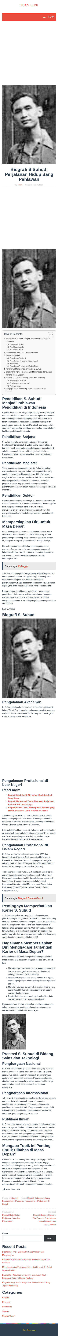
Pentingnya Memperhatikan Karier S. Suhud (23, 368)
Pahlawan (19, 1200)
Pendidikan (7, 1306)
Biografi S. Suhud (13, 355)
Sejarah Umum (8, 1315)
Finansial (6, 1302)
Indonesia (39, 1197)
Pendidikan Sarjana (16, 344)
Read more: (14, 363)
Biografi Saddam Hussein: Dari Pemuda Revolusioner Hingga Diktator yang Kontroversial (44, 1218)
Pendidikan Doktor (16, 349)
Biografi (14, 1197)
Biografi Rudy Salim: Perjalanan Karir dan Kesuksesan (11, 1216)
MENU (50, 17)
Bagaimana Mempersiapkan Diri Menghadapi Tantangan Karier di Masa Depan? (29, 373)
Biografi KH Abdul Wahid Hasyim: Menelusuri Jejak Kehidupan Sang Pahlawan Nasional (24, 1276)
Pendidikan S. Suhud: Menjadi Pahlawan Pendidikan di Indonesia (28, 340)
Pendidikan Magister (17, 347)
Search (5, 1233)
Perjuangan (42, 1200)
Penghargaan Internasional (19, 383)
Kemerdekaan (8, 1200)
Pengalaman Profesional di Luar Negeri (24, 361)
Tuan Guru (29, 5)
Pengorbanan (30, 1200)
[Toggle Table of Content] (49, 334)
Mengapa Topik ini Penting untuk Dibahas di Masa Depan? (26, 390)
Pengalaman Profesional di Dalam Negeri (24, 366)
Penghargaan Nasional (18, 380)
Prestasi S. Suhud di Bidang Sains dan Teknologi (25, 377)
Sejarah (5, 1311)
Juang (47, 1197)
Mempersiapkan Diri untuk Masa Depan (22, 352)
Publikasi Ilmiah (15, 386)
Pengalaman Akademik (18, 358)
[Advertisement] (29, 54)
